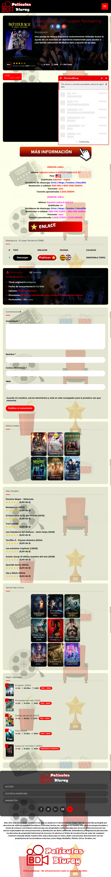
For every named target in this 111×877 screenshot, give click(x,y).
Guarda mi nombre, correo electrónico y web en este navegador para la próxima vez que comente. (54, 399)
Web (8, 381)
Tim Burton (77, 295)
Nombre (11, 354)
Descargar (22, 257)
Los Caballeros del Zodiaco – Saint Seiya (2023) (30, 532)
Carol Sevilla (37, 295)
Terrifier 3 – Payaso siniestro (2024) (24, 540)
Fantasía (32, 291)
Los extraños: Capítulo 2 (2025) (22, 548)
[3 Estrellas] (19, 63)
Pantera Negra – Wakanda (20, 499)
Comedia (21, 291)
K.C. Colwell (63, 295)
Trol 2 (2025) (12, 523)
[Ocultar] (106, 78)
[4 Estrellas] (22, 63)
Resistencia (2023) (15, 507)
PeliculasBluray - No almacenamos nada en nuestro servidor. (55, 871)
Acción (9, 786)
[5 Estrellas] (24, 63)
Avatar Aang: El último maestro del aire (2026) (30, 556)
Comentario (13, 321)
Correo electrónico (16, 368)
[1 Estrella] (14, 63)
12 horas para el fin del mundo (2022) (25, 515)
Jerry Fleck (50, 295)
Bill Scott (24, 295)
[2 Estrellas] (17, 63)
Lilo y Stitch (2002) (15, 573)
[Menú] (60, 78)
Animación (11, 800)
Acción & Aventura (16, 793)
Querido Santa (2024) (17, 565)
